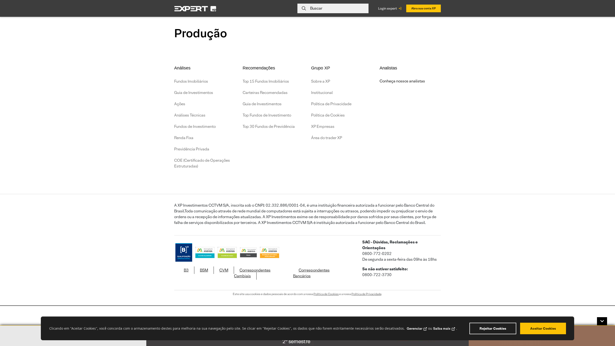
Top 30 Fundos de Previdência (269, 126)
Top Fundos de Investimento (267, 115)
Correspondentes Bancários (311, 273)
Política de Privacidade (331, 103)
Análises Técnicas (189, 115)
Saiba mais (441, 328)
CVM (223, 270)
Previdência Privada (191, 149)
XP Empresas (322, 126)
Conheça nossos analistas (402, 81)
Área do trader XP (326, 137)
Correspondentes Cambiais (252, 273)
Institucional (322, 92)
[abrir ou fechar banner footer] (602, 321)
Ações (179, 103)
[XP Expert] (195, 9)
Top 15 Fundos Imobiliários (266, 81)
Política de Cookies (328, 115)
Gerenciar (414, 328)
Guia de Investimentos (193, 92)
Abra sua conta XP (423, 8)
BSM (204, 270)
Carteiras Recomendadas (265, 92)
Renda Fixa (183, 137)
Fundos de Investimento (195, 126)
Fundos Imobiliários (191, 81)
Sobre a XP (320, 81)
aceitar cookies (543, 328)
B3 (186, 270)
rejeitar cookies (493, 328)
